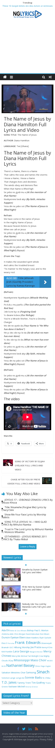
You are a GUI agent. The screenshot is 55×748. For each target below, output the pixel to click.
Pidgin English (46, 666)
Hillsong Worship (22, 647)
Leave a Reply (27, 546)
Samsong (31, 672)
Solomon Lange (8, 678)
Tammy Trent (24, 682)
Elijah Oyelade (45, 637)
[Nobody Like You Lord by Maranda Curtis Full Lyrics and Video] (11, 604)
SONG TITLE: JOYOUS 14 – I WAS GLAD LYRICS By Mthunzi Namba (24, 523)
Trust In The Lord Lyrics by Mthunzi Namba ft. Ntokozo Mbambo (27, 531)
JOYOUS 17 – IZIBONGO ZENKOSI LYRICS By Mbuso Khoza (27, 501)
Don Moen (44, 634)
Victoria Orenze (31, 687)
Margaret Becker (36, 652)
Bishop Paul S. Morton (37, 630)
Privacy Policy (46, 739)
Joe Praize (36, 647)
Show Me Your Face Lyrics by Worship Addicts (24, 516)
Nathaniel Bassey (20, 665)
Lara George (21, 651)
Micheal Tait (26, 656)
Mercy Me (16, 656)
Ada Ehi (6, 630)
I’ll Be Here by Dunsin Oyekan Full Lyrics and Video (36, 588)
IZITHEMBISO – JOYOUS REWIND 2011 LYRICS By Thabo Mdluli (24, 538)
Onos (37, 666)
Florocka (10, 643)
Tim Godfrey (38, 682)
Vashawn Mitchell (16, 686)
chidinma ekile (7, 634)
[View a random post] (50, 77)
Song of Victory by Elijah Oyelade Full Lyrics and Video (30, 465)
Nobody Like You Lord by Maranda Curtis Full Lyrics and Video (36, 607)
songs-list (20, 678)
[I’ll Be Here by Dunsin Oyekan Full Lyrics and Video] (11, 587)
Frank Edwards (28, 642)
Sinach (43, 672)
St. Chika (46, 678)
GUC (11, 647)
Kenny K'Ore (47, 647)
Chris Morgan (19, 634)
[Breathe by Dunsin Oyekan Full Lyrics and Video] (11, 569)
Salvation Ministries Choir (14, 672)
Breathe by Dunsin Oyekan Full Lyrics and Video (35, 571)
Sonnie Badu (33, 677)
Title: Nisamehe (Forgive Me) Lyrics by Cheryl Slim (24, 509)
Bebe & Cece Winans (18, 631)
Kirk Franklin (7, 651)
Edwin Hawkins (32, 637)
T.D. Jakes (9, 682)
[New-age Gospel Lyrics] (5, 77)
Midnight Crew (37, 656)
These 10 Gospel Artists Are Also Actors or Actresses (27, 6)
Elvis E (4, 643)
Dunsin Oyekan (10, 637)
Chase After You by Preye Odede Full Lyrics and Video (23, 481)
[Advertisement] (27, 47)
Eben (22, 637)
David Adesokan (32, 634)
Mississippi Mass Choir (30, 660)
